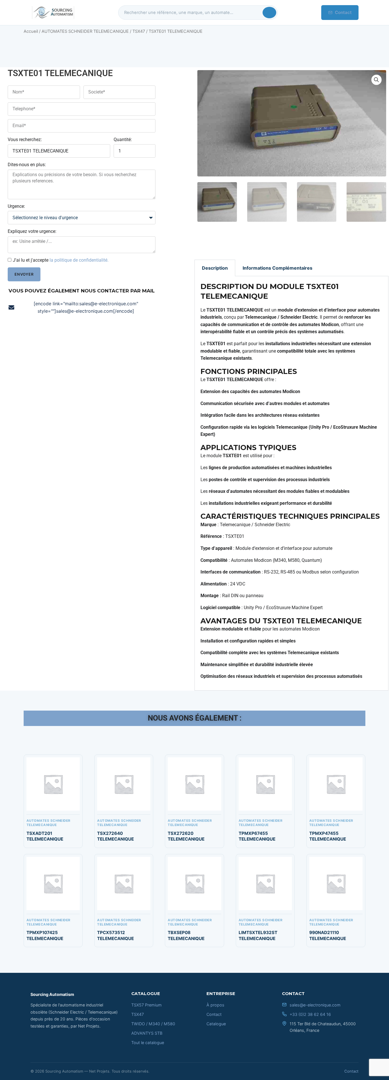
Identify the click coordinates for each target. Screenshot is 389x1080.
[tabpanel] (291, 483)
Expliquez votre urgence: (32, 231)
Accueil (31, 31)
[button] (376, 80)
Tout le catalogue (147, 1042)
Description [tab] (215, 268)
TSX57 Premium (146, 1004)
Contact (343, 12)
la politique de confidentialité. (79, 260)
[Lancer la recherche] (269, 12)
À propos (215, 1004)
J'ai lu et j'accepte (60, 260)
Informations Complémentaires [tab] (277, 268)
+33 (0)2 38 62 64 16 (310, 1014)
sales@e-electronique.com (315, 1004)
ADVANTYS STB (146, 1033)
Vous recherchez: (25, 139)
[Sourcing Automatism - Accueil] (52, 12)
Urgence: (16, 206)
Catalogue (216, 1023)
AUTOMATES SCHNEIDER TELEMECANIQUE (85, 31)
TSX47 (138, 31)
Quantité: (123, 139)
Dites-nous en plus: (27, 164)
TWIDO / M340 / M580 (153, 1023)
